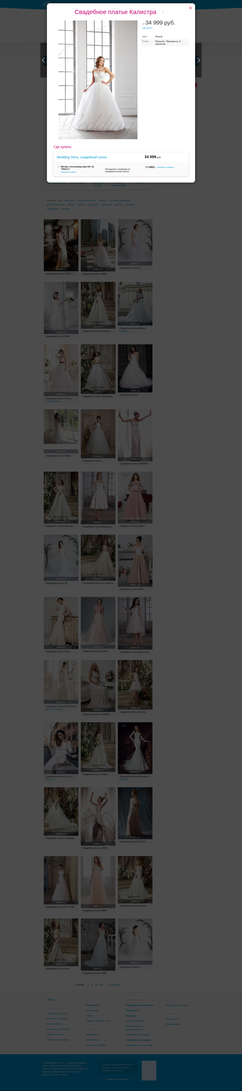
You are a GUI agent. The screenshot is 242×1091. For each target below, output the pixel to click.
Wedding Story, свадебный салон (82, 157)
